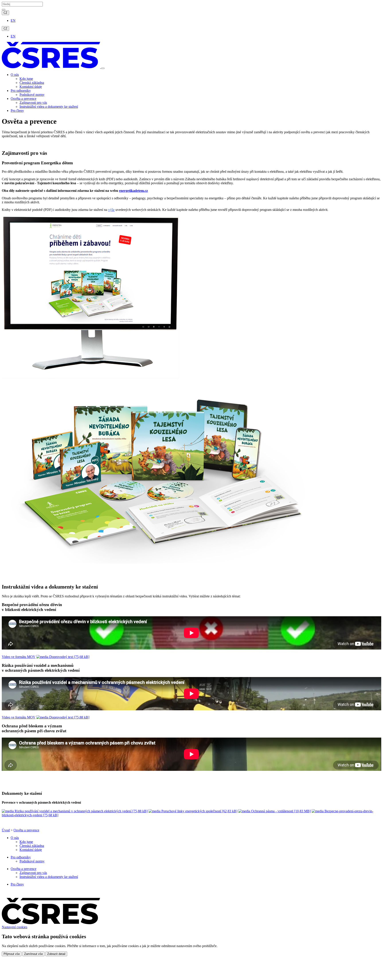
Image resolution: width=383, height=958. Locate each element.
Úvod (6, 830)
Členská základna (32, 82)
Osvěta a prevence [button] (23, 98)
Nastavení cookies (14, 927)
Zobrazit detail (56, 954)
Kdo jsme (26, 78)
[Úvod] (51, 67)
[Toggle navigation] (103, 68)
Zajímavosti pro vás (33, 102)
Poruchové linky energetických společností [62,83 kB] (198, 811)
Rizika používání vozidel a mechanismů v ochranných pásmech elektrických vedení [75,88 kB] (81, 811)
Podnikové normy (32, 94)
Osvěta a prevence (26, 830)
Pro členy (17, 110)
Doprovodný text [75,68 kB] (68, 657)
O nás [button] (15, 75)
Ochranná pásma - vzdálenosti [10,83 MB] (280, 811)
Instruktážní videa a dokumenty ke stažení (49, 106)
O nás (15, 838)
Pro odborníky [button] (21, 90)
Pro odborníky (21, 857)
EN (13, 20)
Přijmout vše (12, 954)
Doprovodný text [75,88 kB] (68, 717)
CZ (5, 12)
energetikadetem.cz (133, 190)
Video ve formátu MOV (18, 657)
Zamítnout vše (33, 954)
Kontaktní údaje (31, 86)
